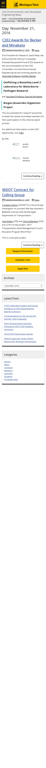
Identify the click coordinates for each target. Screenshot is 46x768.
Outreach (8, 367)
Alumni (7, 361)
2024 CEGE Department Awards (18, 334)
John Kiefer (7, 221)
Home (4, 18)
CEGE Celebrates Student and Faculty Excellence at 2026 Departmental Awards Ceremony (21, 308)
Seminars (8, 373)
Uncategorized (11, 379)
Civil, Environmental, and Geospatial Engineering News (21, 13)
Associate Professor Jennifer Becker (19, 76)
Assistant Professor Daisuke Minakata (24, 96)
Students (8, 376)
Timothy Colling (10, 205)
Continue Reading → (32, 176)
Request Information (23, 251)
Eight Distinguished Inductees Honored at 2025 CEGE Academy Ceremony (18, 326)
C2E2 (21, 132)
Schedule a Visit (22, 260)
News (37, 50)
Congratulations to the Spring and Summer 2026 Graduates (20, 317)
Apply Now (23, 268)
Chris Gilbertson (30, 221)
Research (8, 370)
